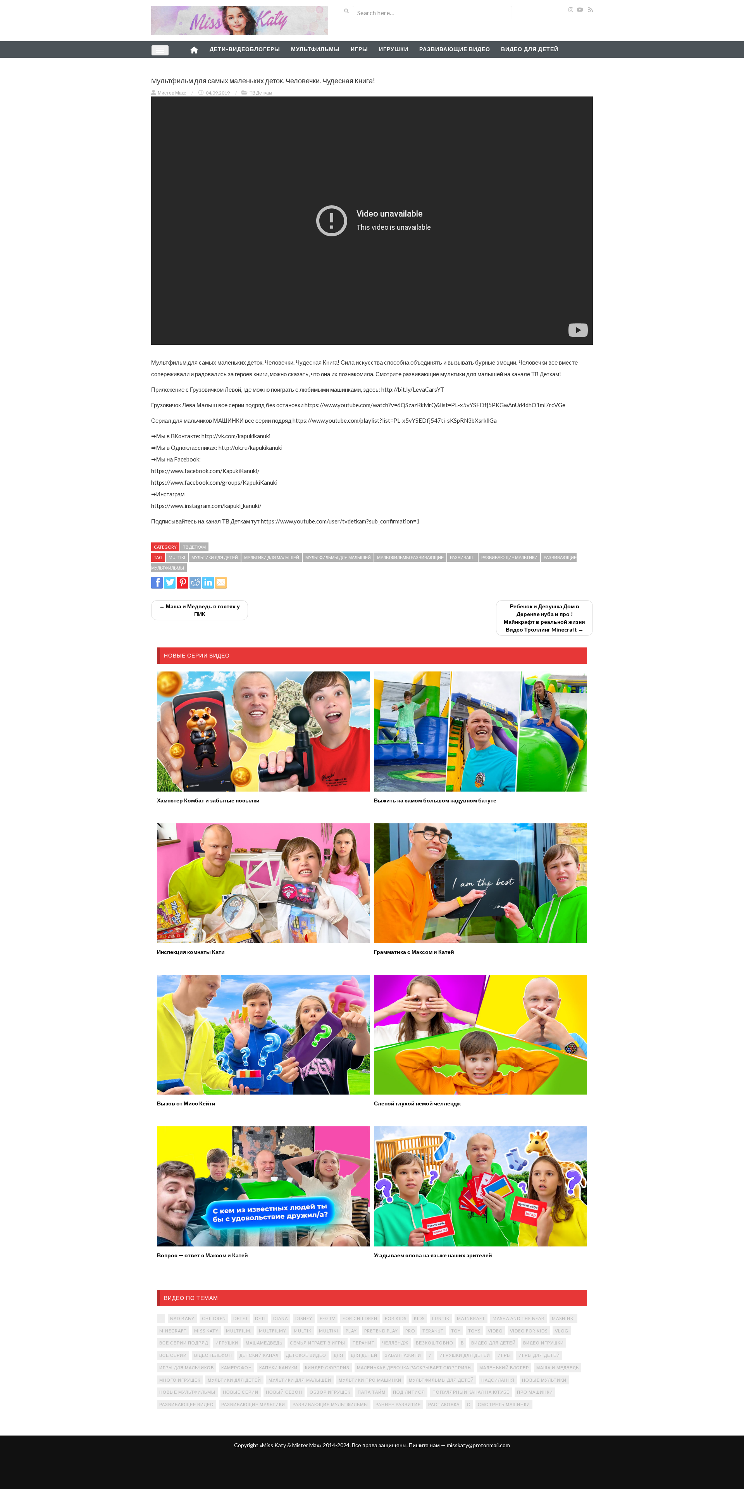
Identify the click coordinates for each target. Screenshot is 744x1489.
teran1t (433, 1330)
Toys (474, 1330)
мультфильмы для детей (441, 1379)
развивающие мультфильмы (330, 1404)
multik (303, 1330)
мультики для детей (214, 557)
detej (240, 1318)
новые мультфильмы (187, 1391)
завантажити (403, 1355)
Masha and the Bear (518, 1318)
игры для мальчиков (186, 1367)
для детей (364, 1355)
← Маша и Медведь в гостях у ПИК (199, 610)
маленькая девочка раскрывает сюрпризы (414, 1367)
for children (360, 1318)
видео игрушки (543, 1342)
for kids (395, 1318)
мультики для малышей (271, 557)
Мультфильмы (315, 49)
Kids (419, 1318)
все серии (173, 1355)
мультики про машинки (370, 1379)
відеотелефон (213, 1355)
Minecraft (173, 1330)
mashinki (563, 1318)
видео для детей (493, 1342)
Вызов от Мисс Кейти (186, 1103)
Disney (303, 1318)
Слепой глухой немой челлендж (417, 1103)
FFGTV (327, 1318)
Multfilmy (272, 1330)
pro (410, 1330)
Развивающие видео (454, 49)
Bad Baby (182, 1318)
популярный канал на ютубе (471, 1391)
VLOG (561, 1330)
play (351, 1330)
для (338, 1355)
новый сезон (284, 1391)
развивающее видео (186, 1404)
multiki (177, 557)
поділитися (409, 1391)
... (161, 1318)
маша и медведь (557, 1367)
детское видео (306, 1355)
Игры (359, 49)
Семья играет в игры (317, 1342)
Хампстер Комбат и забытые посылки (208, 800)
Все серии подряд (183, 1342)
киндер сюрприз (327, 1367)
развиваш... (462, 557)
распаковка (444, 1404)
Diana (280, 1318)
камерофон (236, 1367)
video (495, 1330)
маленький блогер (504, 1367)
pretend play (381, 1330)
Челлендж (395, 1342)
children (214, 1318)
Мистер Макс (172, 93)
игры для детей (539, 1355)
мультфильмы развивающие (410, 557)
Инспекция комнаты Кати (191, 951)
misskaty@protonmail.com (478, 1445)
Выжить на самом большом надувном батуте (435, 800)
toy (456, 1330)
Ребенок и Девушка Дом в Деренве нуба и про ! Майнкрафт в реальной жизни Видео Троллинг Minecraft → (544, 618)
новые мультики (544, 1379)
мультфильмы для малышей (338, 557)
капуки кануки (278, 1367)
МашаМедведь (264, 1342)
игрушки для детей (464, 1355)
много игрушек (179, 1379)
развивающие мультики (509, 557)
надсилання (498, 1379)
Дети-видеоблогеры (245, 49)
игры (504, 1355)
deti (260, 1318)
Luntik (441, 1318)
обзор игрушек (330, 1391)
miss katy (206, 1330)
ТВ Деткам (261, 93)
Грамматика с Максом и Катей (414, 951)
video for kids (529, 1330)
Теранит (364, 1342)
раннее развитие (398, 1404)
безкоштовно (434, 1342)
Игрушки (393, 49)
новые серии (240, 1391)
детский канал (259, 1355)
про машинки (535, 1391)
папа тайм (372, 1391)
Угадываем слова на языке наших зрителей (433, 1255)
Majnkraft (471, 1318)
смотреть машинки (504, 1404)
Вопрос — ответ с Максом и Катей (202, 1255)
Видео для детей (529, 49)
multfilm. (238, 1330)
